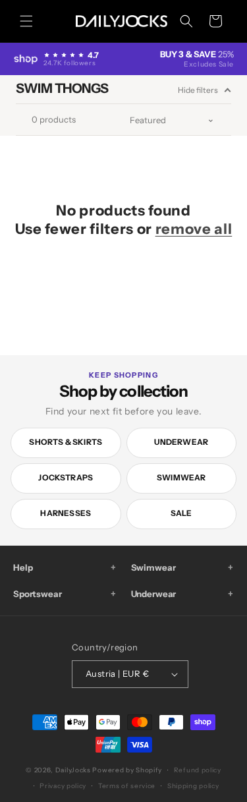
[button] (26, 21)
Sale (181, 513)
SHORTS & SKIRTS (65, 442)
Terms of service (126, 786)
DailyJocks (73, 770)
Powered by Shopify (127, 770)
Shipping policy (193, 786)
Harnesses (65, 513)
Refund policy (197, 770)
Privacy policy (63, 786)
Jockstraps (65, 477)
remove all (194, 229)
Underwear (181, 442)
